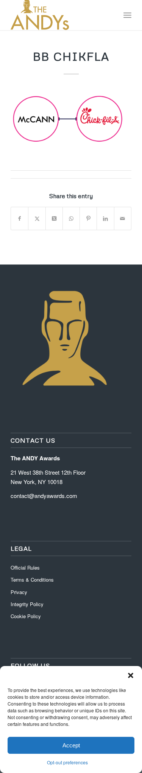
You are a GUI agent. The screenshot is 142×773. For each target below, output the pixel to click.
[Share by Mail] (122, 218)
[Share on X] (36, 218)
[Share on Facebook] (19, 218)
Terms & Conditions (32, 579)
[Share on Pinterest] (88, 218)
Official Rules (25, 567)
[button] (130, 675)
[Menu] (127, 15)
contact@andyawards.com (44, 496)
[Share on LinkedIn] (105, 218)
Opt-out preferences (67, 762)
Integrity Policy (28, 604)
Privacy (19, 592)
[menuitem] (127, 15)
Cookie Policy (26, 616)
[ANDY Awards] (59, 15)
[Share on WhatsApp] (71, 218)
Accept (71, 745)
